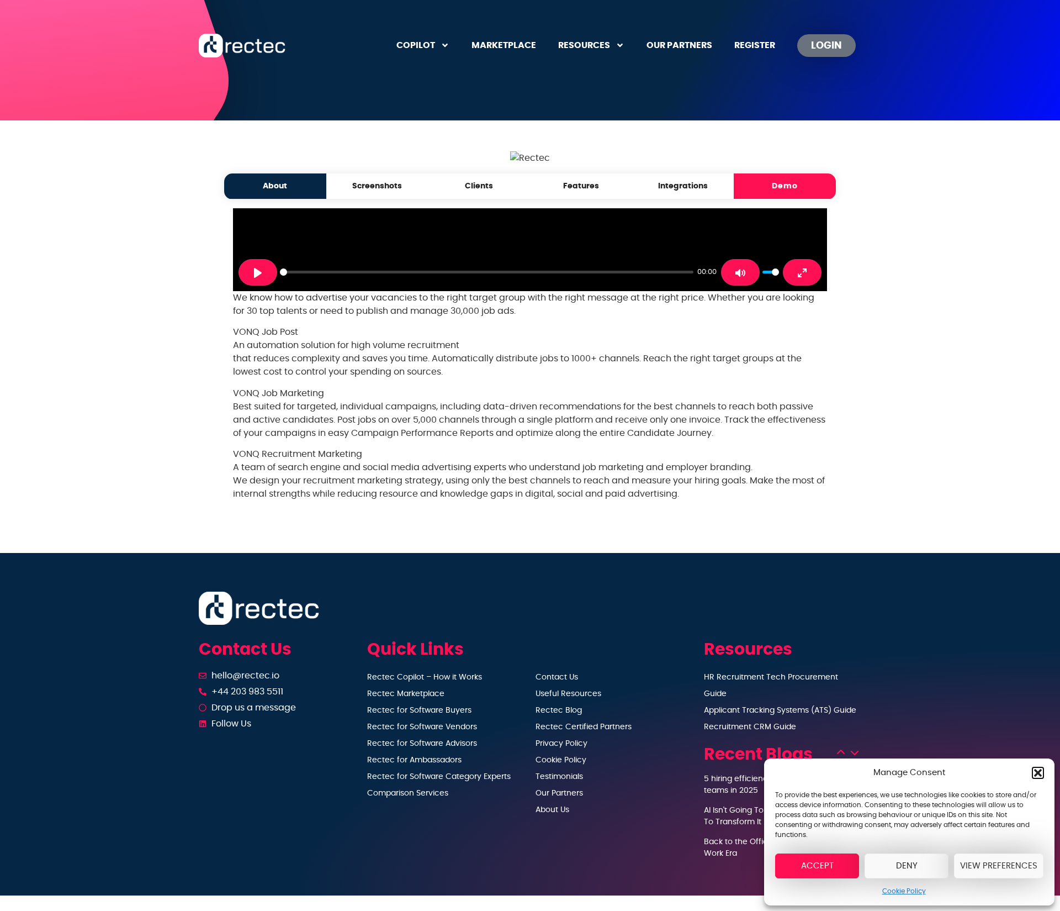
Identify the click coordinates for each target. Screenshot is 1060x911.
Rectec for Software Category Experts (439, 777)
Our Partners (679, 45)
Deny (907, 866)
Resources (584, 45)
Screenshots (377, 186)
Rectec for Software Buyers (419, 710)
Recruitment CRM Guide (750, 727)
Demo (785, 186)
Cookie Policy (904, 891)
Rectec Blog (559, 710)
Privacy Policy (561, 743)
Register (754, 45)
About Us (552, 810)
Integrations (683, 186)
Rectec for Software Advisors (422, 743)
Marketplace (503, 45)
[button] (1037, 772)
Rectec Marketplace (405, 694)
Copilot (415, 45)
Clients (479, 186)
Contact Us (557, 677)
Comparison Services (407, 793)
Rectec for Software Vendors (422, 727)
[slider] (486, 272)
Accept (817, 866)
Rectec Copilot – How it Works (424, 677)
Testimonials (559, 777)
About (275, 186)
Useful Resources (568, 694)
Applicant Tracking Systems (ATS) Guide (780, 710)
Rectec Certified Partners (584, 727)
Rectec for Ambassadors (414, 760)
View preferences (998, 866)
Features (581, 186)
